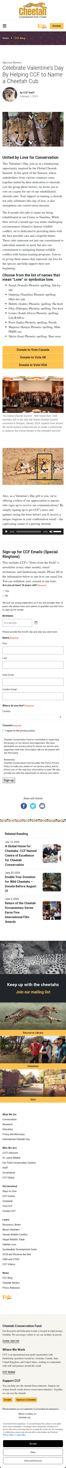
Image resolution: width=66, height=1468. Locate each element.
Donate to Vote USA (33, 365)
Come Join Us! (10, 1340)
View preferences (33, 1460)
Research (7, 1124)
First (4, 643)
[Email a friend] (42, 806)
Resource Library (33, 1032)
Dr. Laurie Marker (11, 1157)
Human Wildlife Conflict (14, 1234)
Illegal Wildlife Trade (13, 1239)
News (5, 38)
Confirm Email (9, 689)
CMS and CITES (10, 1259)
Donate (56, 25)
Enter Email (8, 674)
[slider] (57, 531)
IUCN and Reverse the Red (16, 1254)
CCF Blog (20, 38)
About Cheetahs (10, 1229)
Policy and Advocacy (13, 1134)
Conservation (9, 1119)
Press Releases (11, 1287)
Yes (7, 591)
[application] (33, 531)
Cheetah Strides (11, 1282)
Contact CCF (9, 1211)
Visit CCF (7, 1206)
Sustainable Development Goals (19, 1249)
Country (6, 711)
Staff (5, 1167)
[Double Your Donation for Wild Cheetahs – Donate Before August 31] (52, 882)
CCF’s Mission (10, 1152)
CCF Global (8, 1177)
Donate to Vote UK (33, 357)
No (6, 595)
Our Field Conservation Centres (19, 1162)
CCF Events (8, 1196)
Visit (33, 1099)
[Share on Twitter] (33, 806)
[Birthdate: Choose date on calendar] (36, 623)
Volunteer (33, 1066)
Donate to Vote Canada (33, 350)
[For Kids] (42, 26)
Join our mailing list (33, 992)
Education (7, 1129)
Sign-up (9, 780)
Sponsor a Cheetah (26, 1400)
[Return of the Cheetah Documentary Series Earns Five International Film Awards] (52, 910)
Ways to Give (9, 1191)
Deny (33, 1452)
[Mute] (50, 531)
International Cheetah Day (16, 1139)
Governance (8, 1172)
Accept (33, 1443)
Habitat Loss (9, 1244)
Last (4, 658)
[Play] (6, 531)
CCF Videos (8, 1264)
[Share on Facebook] (24, 806)
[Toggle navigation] (4, 26)
